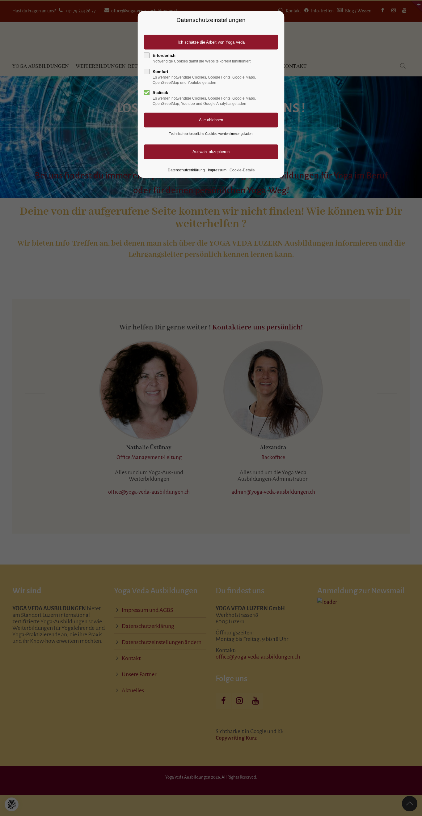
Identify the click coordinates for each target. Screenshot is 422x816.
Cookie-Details (242, 170)
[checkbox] (147, 55)
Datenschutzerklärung (186, 170)
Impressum (217, 170)
